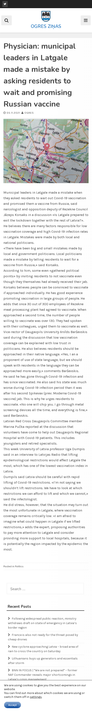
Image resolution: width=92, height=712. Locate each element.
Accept (12, 704)
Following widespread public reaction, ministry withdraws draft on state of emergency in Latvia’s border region (42, 623)
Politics (19, 566)
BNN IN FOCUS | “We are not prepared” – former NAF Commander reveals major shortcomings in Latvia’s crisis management (42, 674)
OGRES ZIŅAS (46, 26)
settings (36, 697)
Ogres (29, 112)
